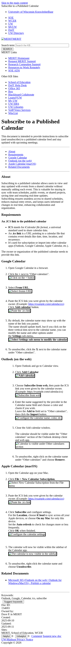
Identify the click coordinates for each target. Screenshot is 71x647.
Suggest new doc (52, 636)
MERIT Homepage (18, 58)
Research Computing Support (24, 64)
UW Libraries (15, 106)
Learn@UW (15, 97)
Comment (36, 636)
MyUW (12, 26)
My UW (12, 100)
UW (10, 23)
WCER (12, 20)
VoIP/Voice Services (19, 110)
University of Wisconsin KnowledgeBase (30, 11)
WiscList (13, 113)
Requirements (15, 154)
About (11, 151)
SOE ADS (14, 70)
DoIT (11, 30)
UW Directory (16, 33)
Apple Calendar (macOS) (22, 163)
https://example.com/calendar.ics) (46, 304)
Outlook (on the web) (20, 160)
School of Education (19, 82)
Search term (7, 45)
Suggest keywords (13, 601)
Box (10, 91)
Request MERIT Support (22, 61)
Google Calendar (17, 157)
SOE (11, 17)
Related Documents (19, 166)
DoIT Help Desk (17, 85)
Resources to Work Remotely (24, 67)
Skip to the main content (14, 2)
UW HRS (13, 103)
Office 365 (14, 88)
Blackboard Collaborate (21, 94)
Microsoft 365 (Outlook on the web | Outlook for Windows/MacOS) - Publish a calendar (35, 582)
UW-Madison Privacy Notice (17, 639)
